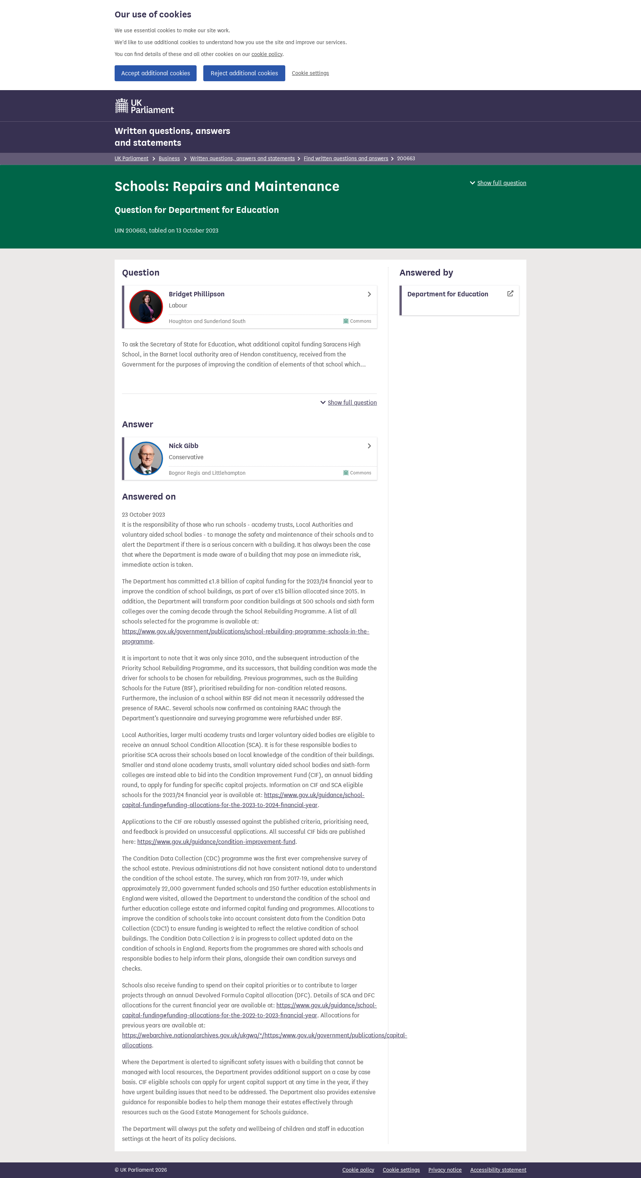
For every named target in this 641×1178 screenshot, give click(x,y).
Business (169, 158)
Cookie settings (310, 73)
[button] (498, 183)
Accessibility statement (498, 1170)
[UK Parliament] (145, 106)
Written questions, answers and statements (172, 136)
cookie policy (267, 54)
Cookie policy (358, 1170)
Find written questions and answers (346, 158)
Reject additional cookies (244, 73)
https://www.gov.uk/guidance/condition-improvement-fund (216, 841)
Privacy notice (445, 1170)
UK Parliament (131, 158)
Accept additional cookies (155, 73)
